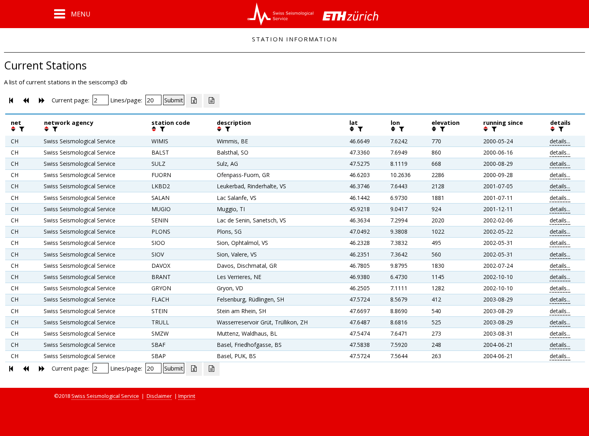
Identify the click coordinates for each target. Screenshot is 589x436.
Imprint (186, 395)
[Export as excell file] (194, 101)
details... (560, 141)
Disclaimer (159, 395)
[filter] (20, 129)
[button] (72, 14)
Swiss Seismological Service (105, 395)
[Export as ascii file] (212, 101)
